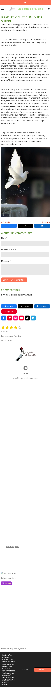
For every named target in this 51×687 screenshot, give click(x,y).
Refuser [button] (25, 670)
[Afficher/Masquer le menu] (2, 9)
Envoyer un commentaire (14, 280)
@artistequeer (12, 546)
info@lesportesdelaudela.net (25, 378)
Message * (6, 261)
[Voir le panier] (48, 9)
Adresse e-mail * (8, 249)
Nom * (4, 238)
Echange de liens (8, 578)
